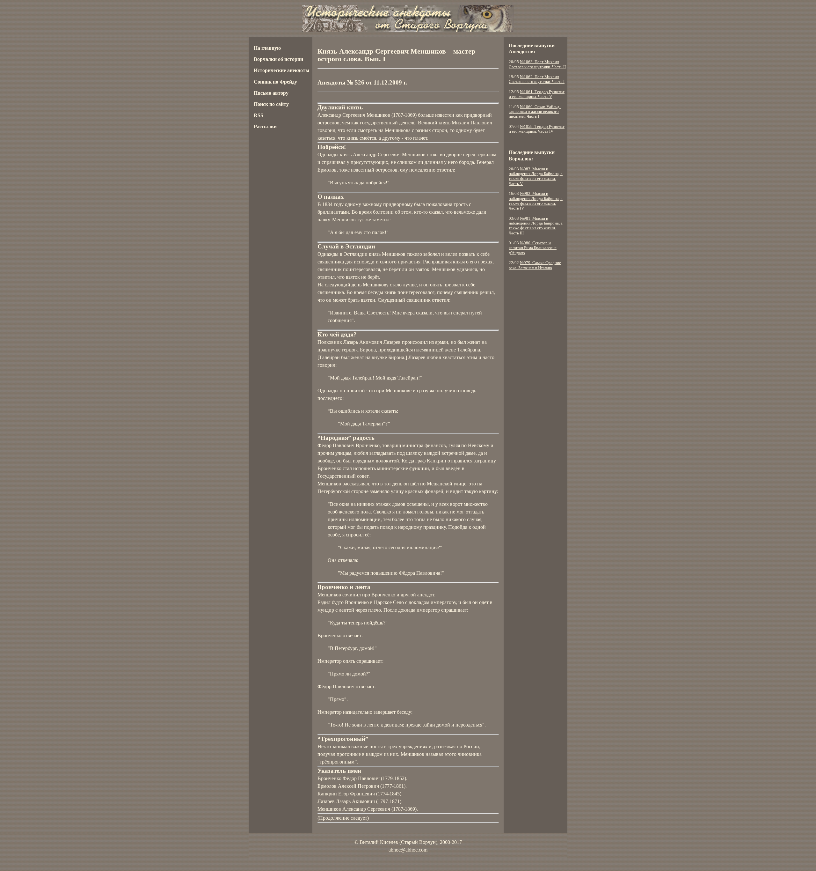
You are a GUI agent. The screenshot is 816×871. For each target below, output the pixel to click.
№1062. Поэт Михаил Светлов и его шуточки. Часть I (537, 79)
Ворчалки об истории (278, 59)
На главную (267, 48)
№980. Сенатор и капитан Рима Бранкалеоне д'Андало (533, 248)
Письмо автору (271, 93)
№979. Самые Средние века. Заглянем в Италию (535, 265)
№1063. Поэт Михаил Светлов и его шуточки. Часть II (537, 64)
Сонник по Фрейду (275, 82)
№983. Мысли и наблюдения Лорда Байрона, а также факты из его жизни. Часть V (536, 176)
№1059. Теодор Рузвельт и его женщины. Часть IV (537, 129)
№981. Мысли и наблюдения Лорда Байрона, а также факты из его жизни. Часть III (536, 225)
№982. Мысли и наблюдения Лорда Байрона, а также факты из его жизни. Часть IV (536, 200)
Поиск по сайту (271, 104)
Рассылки (265, 126)
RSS (258, 115)
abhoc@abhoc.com (408, 850)
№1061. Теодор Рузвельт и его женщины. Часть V (537, 94)
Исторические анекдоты (282, 70)
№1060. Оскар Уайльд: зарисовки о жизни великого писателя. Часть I (535, 112)
